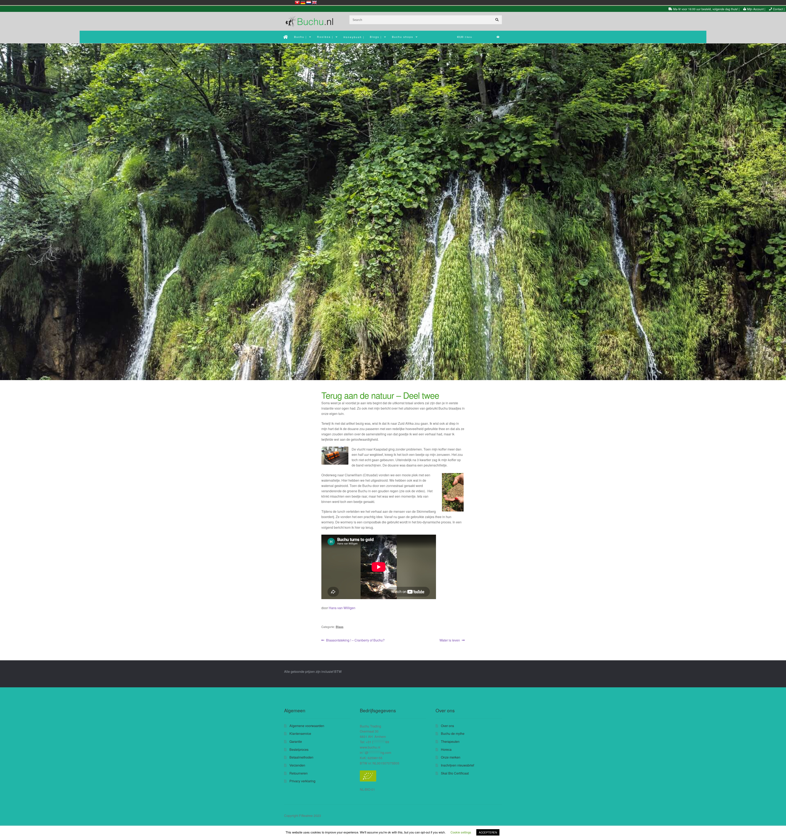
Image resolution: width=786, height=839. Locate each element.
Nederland (308, 2)
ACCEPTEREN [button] (488, 832)
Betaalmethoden (301, 757)
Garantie (295, 741)
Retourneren (298, 773)
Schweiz (297, 2)
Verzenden (297, 765)
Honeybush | (353, 37)
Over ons (447, 725)
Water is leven (449, 640)
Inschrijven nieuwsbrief (457, 765)
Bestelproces (298, 749)
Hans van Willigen (342, 607)
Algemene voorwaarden (306, 725)
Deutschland (302, 2)
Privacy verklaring (302, 781)
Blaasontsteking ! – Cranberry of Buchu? (355, 640)
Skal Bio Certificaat (455, 773)
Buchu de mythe (452, 733)
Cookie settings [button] (461, 832)
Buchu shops (402, 36)
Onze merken (450, 757)
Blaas (339, 627)
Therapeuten (450, 741)
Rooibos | (325, 36)
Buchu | (300, 36)
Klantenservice (300, 733)
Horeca (446, 749)
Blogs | (376, 36)
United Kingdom (314, 2)
